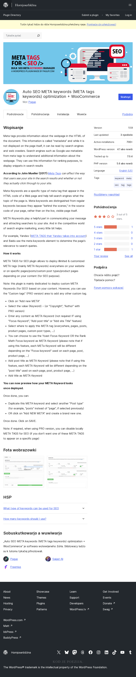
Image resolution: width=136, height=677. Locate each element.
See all (129, 256)
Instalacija (63, 114)
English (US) (126, 170)
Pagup (32, 102)
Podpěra (127, 114)
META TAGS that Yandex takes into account (58, 236)
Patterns (41, 609)
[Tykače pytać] (38, 35)
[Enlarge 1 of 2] (39, 460)
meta (128, 178)
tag (122, 185)
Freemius (15, 567)
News (6, 597)
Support (74, 597)
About (7, 591)
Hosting (8, 603)
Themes (41, 597)
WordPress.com (14, 620)
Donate (109, 603)
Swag (108, 609)
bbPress (10, 631)
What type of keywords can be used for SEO (31, 508)
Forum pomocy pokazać (109, 287)
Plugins (40, 603)
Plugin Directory (12, 15)
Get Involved (111, 591)
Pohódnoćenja (40, 114)
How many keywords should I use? (24, 518)
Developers (76, 603)
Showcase (42, 591)
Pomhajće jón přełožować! (101, 24)
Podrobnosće (15, 114)
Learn (73, 591)
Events (107, 597)
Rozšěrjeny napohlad (107, 194)
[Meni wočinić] (130, 5)
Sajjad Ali (57, 559)
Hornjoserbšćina (21, 652)
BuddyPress (12, 637)
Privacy (7, 609)
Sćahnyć (126, 97)
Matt (8, 626)
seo (117, 185)
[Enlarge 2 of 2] (83, 460)
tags (129, 185)
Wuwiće (81, 114)
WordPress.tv (79, 609)
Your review (101, 256)
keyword (119, 178)
